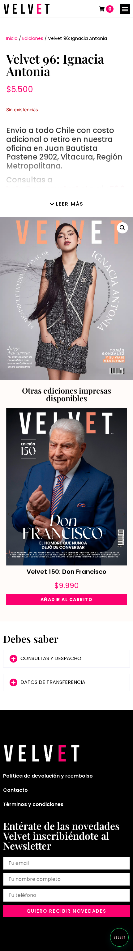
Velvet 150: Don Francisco (66, 571)
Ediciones (32, 38)
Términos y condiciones (33, 804)
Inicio (12, 38)
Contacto (15, 790)
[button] (125, 9)
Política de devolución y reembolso (48, 775)
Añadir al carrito (67, 599)
